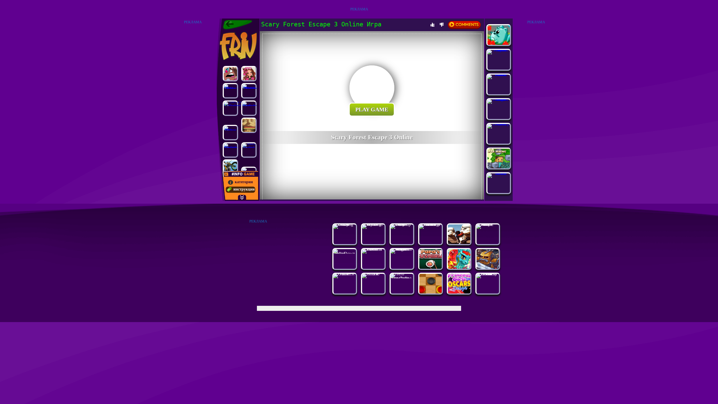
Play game (371, 109)
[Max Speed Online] (249, 150)
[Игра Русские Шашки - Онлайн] (430, 292)
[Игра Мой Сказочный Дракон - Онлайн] (459, 267)
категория (244, 182)
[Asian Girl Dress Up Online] (498, 123)
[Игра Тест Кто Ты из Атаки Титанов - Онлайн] (249, 125)
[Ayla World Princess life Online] (498, 49)
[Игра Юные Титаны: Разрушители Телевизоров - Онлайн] (230, 73)
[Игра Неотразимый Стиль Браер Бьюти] (249, 73)
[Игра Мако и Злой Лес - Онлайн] (498, 43)
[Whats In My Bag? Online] (373, 224)
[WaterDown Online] (344, 253)
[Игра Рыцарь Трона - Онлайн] (488, 267)
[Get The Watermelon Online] (230, 108)
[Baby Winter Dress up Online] (402, 224)
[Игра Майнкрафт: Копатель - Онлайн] (498, 166)
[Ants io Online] (373, 273)
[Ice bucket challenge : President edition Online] (430, 224)
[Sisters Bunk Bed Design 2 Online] (498, 99)
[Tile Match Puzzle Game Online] (498, 74)
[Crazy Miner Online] (230, 132)
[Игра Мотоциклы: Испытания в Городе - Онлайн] (230, 167)
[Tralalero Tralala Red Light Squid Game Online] (249, 90)
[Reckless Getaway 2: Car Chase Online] (488, 273)
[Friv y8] (237, 46)
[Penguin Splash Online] (249, 108)
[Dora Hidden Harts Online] (230, 90)
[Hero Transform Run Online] (402, 278)
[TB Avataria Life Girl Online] (373, 249)
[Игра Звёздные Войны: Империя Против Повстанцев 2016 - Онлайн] (459, 242)
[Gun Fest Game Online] (344, 273)
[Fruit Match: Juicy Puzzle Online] (488, 224)
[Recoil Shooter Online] (230, 150)
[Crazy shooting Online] (344, 224)
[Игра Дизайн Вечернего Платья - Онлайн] (459, 292)
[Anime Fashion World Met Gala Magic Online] (402, 249)
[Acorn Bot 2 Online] (498, 173)
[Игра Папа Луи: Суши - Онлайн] (430, 267)
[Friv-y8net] (237, 24)
